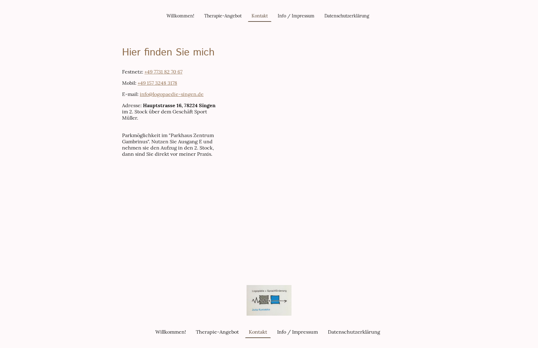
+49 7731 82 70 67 (163, 72)
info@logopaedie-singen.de (172, 94)
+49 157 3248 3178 (157, 83)
